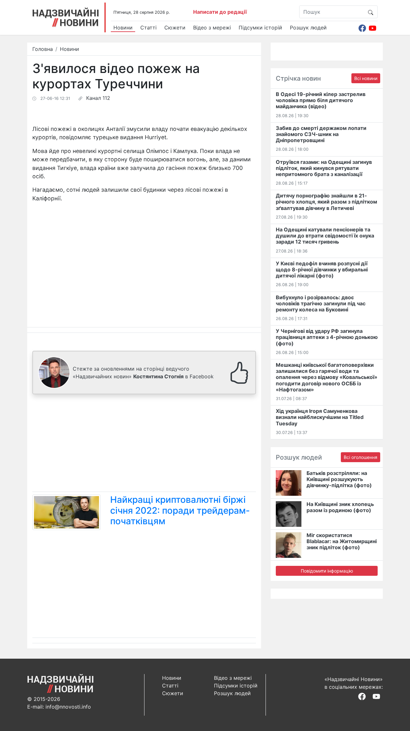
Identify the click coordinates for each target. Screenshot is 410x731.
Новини (123, 27)
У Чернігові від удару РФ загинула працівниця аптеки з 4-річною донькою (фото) (327, 337)
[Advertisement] (144, 444)
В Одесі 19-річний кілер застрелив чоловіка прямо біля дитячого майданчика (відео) (320, 100)
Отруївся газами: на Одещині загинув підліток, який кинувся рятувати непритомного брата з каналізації (324, 168)
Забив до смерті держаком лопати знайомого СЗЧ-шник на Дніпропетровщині (321, 134)
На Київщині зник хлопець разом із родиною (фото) (340, 507)
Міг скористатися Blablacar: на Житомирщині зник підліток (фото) (342, 541)
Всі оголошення (360, 457)
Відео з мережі (212, 27)
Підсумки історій (260, 27)
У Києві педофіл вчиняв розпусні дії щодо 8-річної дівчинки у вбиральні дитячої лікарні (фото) (322, 269)
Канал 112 (98, 98)
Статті (148, 27)
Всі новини (365, 78)
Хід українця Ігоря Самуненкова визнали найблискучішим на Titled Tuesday (320, 417)
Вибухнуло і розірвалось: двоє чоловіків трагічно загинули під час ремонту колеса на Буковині (320, 303)
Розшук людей (308, 27)
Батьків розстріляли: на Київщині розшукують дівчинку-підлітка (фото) (339, 479)
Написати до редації (220, 12)
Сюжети (174, 27)
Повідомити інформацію (327, 571)
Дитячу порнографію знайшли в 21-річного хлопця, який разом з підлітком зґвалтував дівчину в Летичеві (326, 201)
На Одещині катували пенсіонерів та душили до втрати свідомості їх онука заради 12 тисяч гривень (325, 235)
